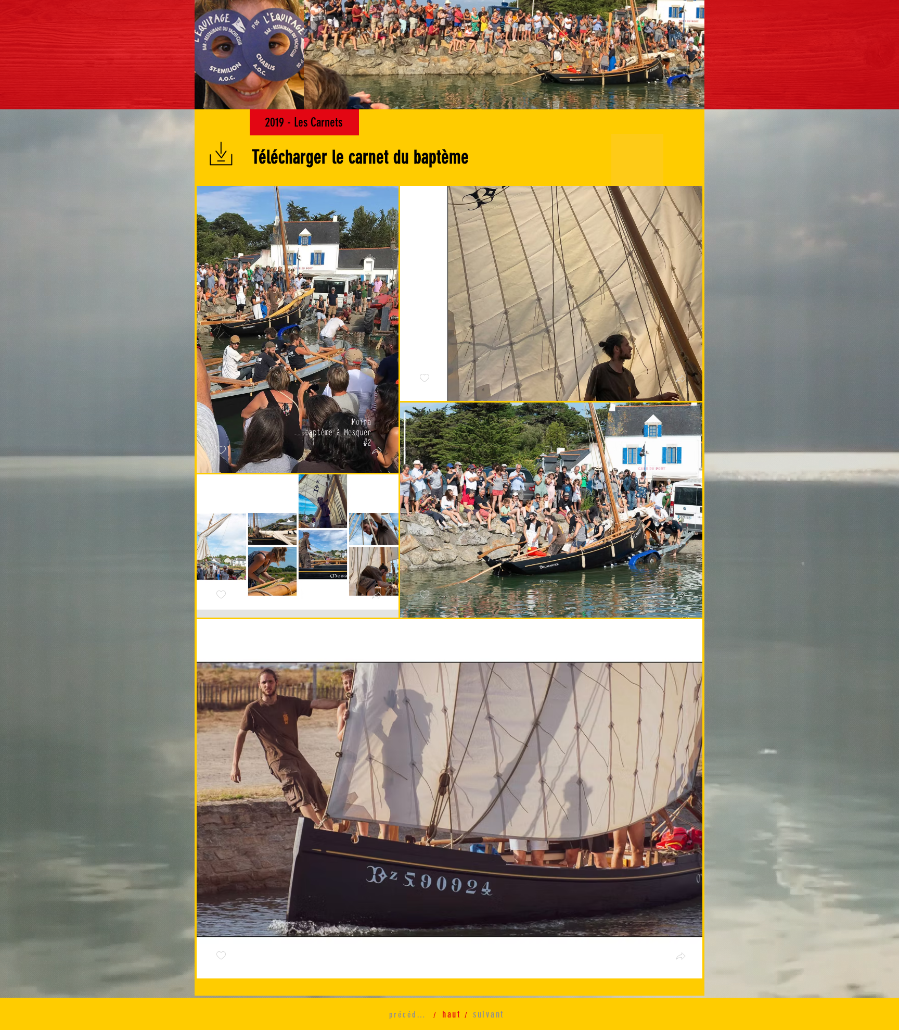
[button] (249, 54)
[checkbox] (221, 450)
